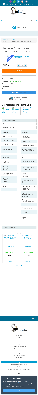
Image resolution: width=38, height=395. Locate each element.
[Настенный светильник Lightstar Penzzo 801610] (10, 237)
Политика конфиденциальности (19, 364)
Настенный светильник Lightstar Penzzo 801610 (10, 250)
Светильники (19, 342)
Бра (19, 344)
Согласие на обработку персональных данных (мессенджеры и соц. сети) (19, 372)
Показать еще (19, 265)
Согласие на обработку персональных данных (19, 369)
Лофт (19, 337)
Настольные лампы (19, 348)
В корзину (19, 71)
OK (19, 391)
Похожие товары (9, 228)
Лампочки (19, 360)
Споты (19, 353)
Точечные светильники (19, 355)
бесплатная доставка (20, 98)
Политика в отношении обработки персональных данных (19, 367)
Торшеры (19, 351)
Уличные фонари (19, 357)
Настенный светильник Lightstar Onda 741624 (28, 250)
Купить (10, 261)
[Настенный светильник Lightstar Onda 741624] (28, 237)
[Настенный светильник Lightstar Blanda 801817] (19, 57)
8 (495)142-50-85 (11, 4)
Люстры (19, 340)
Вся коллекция (8, 127)
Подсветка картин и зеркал (19, 346)
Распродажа (19, 335)
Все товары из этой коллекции (16, 104)
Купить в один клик (19, 92)
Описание (6, 124)
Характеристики (9, 121)
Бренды (19, 362)
